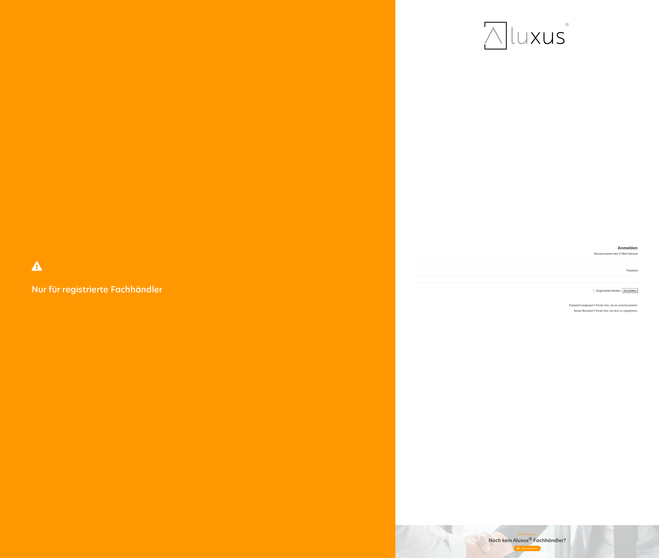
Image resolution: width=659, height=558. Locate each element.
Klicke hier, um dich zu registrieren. (617, 310)
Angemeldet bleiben (608, 290)
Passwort (632, 270)
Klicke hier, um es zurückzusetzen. (617, 305)
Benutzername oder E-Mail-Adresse (616, 253)
